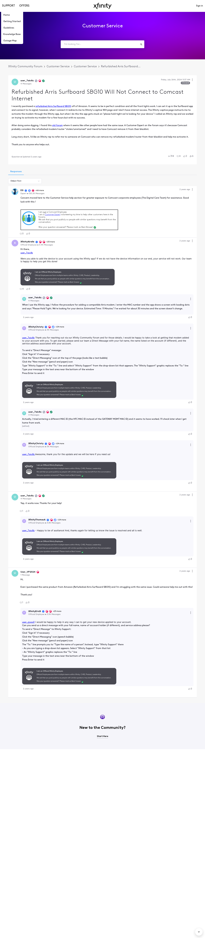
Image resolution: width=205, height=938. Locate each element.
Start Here (102, 736)
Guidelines (8, 28)
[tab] (16, 172)
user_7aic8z (26, 253)
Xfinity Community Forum (25, 66)
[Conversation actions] (192, 80)
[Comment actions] (192, 189)
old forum (57, 125)
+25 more (50, 242)
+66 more (39, 190)
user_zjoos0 (28, 622)
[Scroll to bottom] (199, 932)
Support (8, 5)
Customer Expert (52, 215)
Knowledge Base (12, 34)
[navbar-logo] (102, 6)
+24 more (60, 327)
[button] (171, 156)
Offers (24, 5)
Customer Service (58, 66)
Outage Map (10, 41)
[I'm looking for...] (141, 44)
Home (6, 15)
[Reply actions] (191, 299)
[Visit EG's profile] (15, 191)
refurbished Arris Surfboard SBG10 (53, 106)
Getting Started (12, 21)
